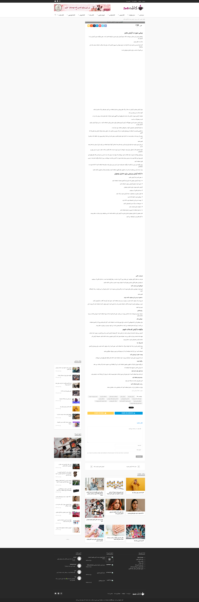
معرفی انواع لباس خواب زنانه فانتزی (136, 569)
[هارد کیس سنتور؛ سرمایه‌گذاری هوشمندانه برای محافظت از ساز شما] (76, 491)
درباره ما (143, 1)
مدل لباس (141, 15)
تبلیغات (139, 1)
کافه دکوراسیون (71, 15)
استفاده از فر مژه (103, 396)
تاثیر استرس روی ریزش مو (138, 492)
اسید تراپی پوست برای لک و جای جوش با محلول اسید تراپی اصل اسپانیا (115, 493)
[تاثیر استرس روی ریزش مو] (135, 484)
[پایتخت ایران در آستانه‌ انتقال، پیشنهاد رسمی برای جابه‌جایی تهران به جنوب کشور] (76, 482)
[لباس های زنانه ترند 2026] (76, 393)
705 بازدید (71, 456)
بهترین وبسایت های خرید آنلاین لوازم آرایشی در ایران (95, 540)
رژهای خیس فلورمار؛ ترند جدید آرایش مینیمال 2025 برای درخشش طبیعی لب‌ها (94, 494)
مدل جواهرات (132, 15)
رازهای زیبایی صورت (137, 401)
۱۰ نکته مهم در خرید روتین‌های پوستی (136, 513)
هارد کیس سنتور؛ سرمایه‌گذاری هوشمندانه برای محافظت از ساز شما (64, 489)
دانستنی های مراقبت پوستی (112, 399)
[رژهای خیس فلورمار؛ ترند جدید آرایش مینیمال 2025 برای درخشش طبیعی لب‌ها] (94, 484)
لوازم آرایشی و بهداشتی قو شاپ (136, 567)
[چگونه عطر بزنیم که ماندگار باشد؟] (76, 377)
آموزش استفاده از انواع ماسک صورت (63, 528)
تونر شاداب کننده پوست (136, 399)
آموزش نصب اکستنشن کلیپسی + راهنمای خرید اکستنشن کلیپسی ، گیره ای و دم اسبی (63, 474)
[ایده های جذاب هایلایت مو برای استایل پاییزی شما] (115, 504)
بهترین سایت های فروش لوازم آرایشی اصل (94, 520)
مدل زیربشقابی (102, 580)
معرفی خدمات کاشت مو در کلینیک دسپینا (64, 423)
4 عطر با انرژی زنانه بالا (139, 541)
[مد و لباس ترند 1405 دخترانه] (76, 401)
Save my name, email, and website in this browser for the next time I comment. (109, 453)
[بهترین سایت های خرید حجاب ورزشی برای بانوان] (76, 370)
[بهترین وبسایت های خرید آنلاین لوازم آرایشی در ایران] (94, 531)
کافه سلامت (61, 15)
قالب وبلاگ (141, 563)
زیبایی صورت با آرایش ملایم (125, 401)
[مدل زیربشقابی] (109, 580)
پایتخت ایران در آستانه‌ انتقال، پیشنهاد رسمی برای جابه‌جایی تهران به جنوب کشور (63, 482)
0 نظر (87, 21)
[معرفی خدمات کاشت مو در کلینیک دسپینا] (76, 424)
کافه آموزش (82, 15)
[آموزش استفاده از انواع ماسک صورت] (76, 530)
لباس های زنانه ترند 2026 (66, 391)
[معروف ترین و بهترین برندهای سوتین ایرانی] (76, 514)
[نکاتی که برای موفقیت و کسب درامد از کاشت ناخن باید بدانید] (115, 530)
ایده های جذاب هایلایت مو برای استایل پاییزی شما (116, 512)
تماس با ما (128, 1)
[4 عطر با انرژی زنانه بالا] (135, 532)
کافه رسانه (91, 15)
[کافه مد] (133, 7)
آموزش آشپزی (101, 15)
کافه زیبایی (121, 15)
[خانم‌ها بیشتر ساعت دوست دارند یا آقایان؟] (76, 416)
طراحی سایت (140, 561)
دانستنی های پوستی (125, 399)
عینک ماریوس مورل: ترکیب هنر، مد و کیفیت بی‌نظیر (63, 505)
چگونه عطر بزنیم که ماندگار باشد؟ (64, 375)
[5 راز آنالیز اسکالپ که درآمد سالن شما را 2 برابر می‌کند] (76, 385)
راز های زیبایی (101, 399)
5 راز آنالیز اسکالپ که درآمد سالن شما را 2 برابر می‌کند (63, 384)
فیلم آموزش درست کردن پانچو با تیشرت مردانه (96, 558)
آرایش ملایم (122, 396)
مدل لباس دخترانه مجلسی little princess (96, 565)
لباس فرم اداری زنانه (139, 565)
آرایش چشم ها (131, 396)
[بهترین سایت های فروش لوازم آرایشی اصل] (94, 508)
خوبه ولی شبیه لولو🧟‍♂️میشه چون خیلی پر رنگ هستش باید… (65, 579)
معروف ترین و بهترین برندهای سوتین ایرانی (63, 513)
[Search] (55, 15)
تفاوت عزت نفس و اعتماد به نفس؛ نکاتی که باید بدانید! (64, 520)
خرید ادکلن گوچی (139, 559)
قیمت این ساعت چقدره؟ (70, 566)
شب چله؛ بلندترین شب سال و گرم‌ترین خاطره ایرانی (65, 465)
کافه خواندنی (112, 15)
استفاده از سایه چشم (113, 396)
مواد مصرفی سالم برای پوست (101, 401)
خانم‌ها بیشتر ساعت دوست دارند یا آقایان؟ (64, 415)
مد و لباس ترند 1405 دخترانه (65, 399)
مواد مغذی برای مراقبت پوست (135, 403)
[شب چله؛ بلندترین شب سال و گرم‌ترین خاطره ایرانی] (76, 466)
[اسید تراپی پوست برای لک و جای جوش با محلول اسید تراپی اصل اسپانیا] (115, 484)
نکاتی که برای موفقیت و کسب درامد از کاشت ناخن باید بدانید (115, 538)
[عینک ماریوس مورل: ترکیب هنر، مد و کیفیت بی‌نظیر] (76, 506)
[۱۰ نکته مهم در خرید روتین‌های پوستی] (135, 505)
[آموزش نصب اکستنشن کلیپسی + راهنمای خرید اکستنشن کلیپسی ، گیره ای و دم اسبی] (76, 474)
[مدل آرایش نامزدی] (109, 572)
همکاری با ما (134, 1)
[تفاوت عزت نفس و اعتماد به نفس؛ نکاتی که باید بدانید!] (76, 522)
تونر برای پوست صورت (93, 396)
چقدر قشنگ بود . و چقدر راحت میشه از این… (65, 572)
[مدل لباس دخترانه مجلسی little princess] (109, 565)
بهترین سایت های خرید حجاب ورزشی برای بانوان (63, 368)
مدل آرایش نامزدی (101, 573)
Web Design (140, 557)
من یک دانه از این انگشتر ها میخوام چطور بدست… (66, 559)
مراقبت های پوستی (113, 401)
